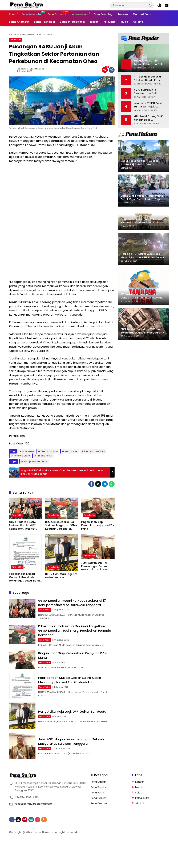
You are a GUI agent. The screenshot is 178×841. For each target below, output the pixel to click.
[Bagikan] (112, 70)
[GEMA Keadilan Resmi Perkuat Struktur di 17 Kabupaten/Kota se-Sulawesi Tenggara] (25, 508)
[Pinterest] (24, 819)
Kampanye (71, 451)
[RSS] (44, 819)
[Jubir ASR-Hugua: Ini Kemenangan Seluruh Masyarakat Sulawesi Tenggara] (98, 546)
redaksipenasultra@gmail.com (33, 803)
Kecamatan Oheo (94, 451)
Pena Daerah (98, 782)
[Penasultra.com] (26, 5)
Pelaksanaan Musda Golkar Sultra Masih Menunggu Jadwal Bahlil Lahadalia (24, 577)
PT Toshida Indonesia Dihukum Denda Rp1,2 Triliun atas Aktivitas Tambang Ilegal (147, 78)
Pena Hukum (98, 798)
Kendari (139, 782)
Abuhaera (28, 451)
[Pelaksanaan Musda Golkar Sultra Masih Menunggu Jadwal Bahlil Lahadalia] (25, 552)
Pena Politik (15, 39)
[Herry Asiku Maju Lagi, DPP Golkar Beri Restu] (62, 552)
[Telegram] (105, 484)
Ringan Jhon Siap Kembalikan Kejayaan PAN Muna (97, 525)
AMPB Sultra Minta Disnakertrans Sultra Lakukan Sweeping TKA (148, 91)
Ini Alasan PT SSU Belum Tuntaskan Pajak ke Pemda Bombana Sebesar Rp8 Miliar (148, 105)
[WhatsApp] (112, 484)
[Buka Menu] (167, 5)
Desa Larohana (49, 451)
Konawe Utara (22, 455)
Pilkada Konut (44, 455)
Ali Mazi (139, 803)
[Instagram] (37, 819)
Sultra (138, 792)
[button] (150, 5)
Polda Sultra (142, 798)
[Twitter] (98, 484)
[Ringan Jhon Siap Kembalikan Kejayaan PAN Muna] (98, 508)
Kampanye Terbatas (35, 461)
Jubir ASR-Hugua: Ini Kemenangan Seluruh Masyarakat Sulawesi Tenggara (94, 566)
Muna (138, 787)
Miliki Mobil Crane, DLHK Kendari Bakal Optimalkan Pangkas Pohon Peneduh (148, 118)
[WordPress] (31, 819)
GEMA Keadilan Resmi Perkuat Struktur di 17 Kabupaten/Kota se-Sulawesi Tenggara (22, 525)
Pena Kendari (99, 787)
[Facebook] (91, 484)
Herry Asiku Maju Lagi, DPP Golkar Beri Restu (61, 575)
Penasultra (22, 69)
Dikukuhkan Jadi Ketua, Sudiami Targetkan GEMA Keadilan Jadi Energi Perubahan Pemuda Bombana (61, 525)
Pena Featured (99, 803)
